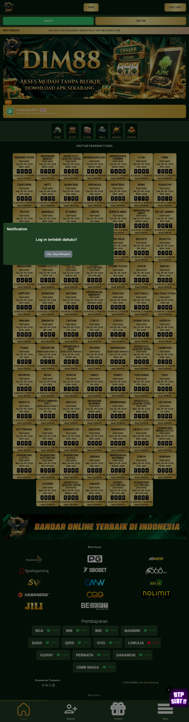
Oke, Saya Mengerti (58, 254)
